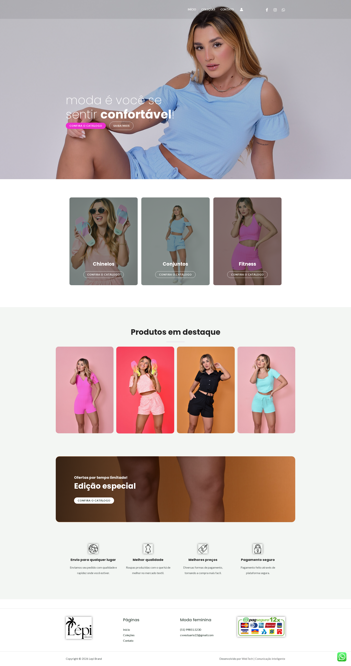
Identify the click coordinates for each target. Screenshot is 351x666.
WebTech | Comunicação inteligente (263, 658)
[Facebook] (267, 10)
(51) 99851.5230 (190, 629)
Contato (227, 9)
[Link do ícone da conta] (241, 9)
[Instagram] (275, 10)
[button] (86, 126)
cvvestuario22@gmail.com (197, 635)
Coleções (208, 9)
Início (192, 9)
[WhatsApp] (283, 10)
